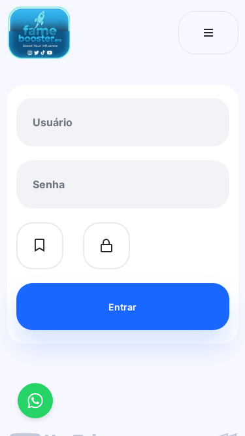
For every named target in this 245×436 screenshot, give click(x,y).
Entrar (122, 306)
